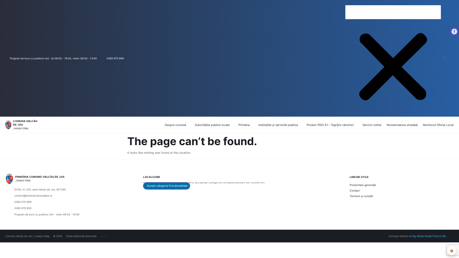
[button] (393, 3)
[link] (454, 31)
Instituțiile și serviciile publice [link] (278, 125)
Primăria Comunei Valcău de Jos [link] (39, 176)
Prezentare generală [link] (363, 185)
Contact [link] (354, 190)
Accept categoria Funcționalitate (167, 185)
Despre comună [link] (175, 125)
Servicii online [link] (372, 125)
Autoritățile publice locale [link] (212, 125)
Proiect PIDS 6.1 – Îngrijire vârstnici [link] (330, 125)
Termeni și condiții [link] (361, 196)
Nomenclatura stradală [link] (402, 125)
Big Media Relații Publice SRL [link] (429, 236)
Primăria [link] (244, 125)
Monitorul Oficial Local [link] (438, 125)
